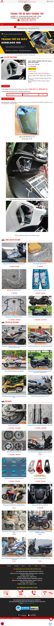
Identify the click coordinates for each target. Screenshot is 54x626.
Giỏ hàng (51, 1)
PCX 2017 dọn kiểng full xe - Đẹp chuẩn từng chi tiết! (40, 346)
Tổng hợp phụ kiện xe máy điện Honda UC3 (40, 558)
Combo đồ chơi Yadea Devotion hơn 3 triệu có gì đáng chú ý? (14, 532)
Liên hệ (36, 566)
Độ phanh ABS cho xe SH (14, 425)
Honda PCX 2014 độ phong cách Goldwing (14, 371)
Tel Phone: (23, 575)
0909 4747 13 (33, 89)
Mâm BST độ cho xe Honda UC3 (14, 451)
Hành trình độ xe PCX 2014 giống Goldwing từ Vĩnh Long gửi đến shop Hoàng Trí (40, 372)
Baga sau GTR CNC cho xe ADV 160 (40, 505)
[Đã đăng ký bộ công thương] (23, 608)
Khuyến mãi (43, 566)
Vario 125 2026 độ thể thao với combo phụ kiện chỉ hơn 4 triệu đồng (14, 559)
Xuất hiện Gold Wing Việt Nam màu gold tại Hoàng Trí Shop (14, 397)
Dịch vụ (23, 566)
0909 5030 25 (43, 89)
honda (7, 55)
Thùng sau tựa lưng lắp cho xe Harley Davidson (14, 505)
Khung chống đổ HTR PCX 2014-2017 (14, 317)
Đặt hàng (33, 68)
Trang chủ (2, 55)
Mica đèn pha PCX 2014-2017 (14, 290)
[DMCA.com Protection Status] (34, 608)
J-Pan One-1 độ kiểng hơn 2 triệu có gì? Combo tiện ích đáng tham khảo (40, 532)
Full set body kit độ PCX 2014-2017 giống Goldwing (40, 317)
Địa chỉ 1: (13, 571)
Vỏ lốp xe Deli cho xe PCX (40, 290)
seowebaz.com (8, 618)
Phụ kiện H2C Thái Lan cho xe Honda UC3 (14, 478)
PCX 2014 (12, 55)
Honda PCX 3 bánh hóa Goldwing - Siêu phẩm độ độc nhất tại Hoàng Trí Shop (14, 347)
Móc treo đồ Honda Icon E (40, 478)
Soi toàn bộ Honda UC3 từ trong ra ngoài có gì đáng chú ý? (40, 452)
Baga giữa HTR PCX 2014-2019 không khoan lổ (14, 263)
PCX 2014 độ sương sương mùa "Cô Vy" (40, 396)
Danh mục (2, 2)
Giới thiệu (16, 566)
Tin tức (29, 566)
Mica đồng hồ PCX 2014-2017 (40, 263)
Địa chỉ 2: (14, 578)
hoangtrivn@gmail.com (28, 603)
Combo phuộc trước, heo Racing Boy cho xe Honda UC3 (40, 425)
